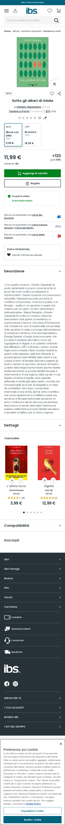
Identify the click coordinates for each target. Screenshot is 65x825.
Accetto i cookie (32, 819)
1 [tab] (32, 85)
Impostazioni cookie (32, 810)
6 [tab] (41, 512)
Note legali (11, 540)
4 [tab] (34, 512)
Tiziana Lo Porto (19, 111)
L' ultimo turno (16, 486)
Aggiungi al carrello (35, 173)
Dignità (49, 486)
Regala (35, 183)
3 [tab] (31, 512)
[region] (32, 782)
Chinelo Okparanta (28, 107)
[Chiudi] (61, 744)
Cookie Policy (33, 803)
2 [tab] (27, 512)
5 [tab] (37, 512)
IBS (17, 163)
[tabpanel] (33, 62)
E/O (48, 111)
